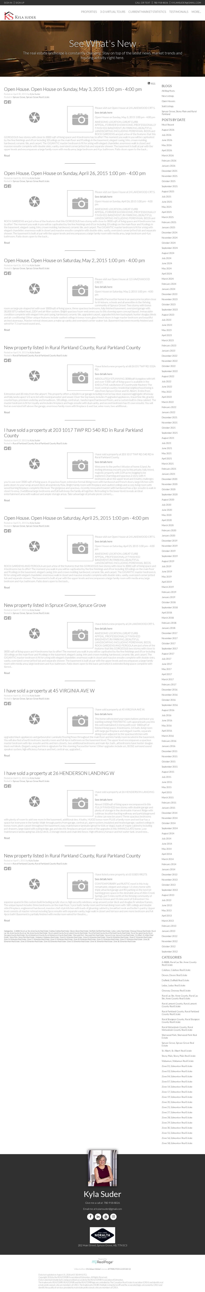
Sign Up (20, 2)
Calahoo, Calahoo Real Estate (59, 931)
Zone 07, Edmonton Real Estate (141, 937)
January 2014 (168, 869)
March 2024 (168, 278)
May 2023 (167, 330)
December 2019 (169, 540)
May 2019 (167, 576)
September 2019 (170, 556)
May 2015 (167, 787)
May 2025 (167, 206)
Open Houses (168, 101)
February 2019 (169, 592)
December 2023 (169, 294)
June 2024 (167, 263)
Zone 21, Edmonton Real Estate (108, 939)
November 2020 (169, 484)
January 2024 (168, 289)
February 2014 (169, 864)
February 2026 (169, 160)
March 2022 (168, 402)
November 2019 (169, 545)
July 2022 (166, 381)
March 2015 (168, 797)
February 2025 (169, 222)
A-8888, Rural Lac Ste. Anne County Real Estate (31, 931)
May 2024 (167, 268)
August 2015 (168, 771)
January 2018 (168, 628)
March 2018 (168, 617)
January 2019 (168, 597)
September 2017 (170, 648)
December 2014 (169, 812)
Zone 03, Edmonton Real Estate (94, 937)
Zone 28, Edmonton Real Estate (177, 1117)
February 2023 (169, 345)
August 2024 (168, 253)
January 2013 (168, 931)
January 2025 (168, 227)
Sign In (8, 2)
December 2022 (169, 355)
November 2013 (169, 879)
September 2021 (170, 432)
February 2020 (169, 530)
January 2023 (168, 350)
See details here (103, 112)
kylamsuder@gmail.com (109, 1208)
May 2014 (167, 848)
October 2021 (169, 427)
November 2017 (169, 638)
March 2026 (168, 155)
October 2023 (169, 304)
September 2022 (170, 371)
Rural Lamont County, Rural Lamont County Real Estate (68, 933)
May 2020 (167, 515)
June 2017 (167, 664)
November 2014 (169, 818)
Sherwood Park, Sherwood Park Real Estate (88, 935)
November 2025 (169, 176)
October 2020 (169, 489)
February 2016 (169, 741)
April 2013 (167, 915)
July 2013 (166, 900)
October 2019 (169, 551)
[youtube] (106, 1216)
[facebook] (91, 1216)
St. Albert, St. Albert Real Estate (177, 1050)
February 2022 (169, 407)
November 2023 (169, 299)
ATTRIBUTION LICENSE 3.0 (119, 1269)
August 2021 (168, 438)
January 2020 (168, 535)
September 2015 (170, 766)
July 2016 (166, 715)
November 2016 (169, 694)
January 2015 (168, 807)
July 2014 (166, 838)
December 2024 (169, 232)
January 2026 (168, 165)
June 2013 (167, 905)
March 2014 (168, 859)
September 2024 (170, 248)
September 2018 (170, 607)
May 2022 (167, 391)
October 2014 (169, 823)
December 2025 (169, 170)
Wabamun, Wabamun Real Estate (47, 937)
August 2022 (168, 376)
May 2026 (167, 145)
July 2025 (166, 196)
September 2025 (170, 186)
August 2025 (168, 191)
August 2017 (168, 653)
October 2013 (169, 884)
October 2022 (169, 366)
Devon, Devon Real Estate (79, 931)
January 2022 (168, 412)
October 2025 (169, 181)
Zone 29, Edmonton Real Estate (32, 941)
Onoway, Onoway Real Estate (140, 931)
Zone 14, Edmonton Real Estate (15, 939)
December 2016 (169, 689)
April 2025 (167, 212)
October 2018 (169, 602)
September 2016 (170, 705)
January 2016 (168, 746)
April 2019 (167, 581)
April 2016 (167, 730)
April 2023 (167, 335)
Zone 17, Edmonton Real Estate (38, 939)
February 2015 (169, 802)
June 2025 (167, 201)
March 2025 (168, 217)
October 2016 (169, 699)
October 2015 (169, 761)
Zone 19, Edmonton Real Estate (61, 939)
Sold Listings (168, 106)
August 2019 (168, 561)
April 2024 (167, 273)
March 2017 (168, 679)
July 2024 (166, 258)
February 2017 (169, 684)
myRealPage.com (102, 1262)
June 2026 (167, 140)
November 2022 (169, 361)
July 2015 (166, 777)
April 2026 (167, 150)
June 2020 (167, 509)
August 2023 (168, 314)
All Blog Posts (168, 90)
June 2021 (167, 448)
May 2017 (167, 669)
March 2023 (168, 340)
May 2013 (167, 910)
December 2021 (169, 417)
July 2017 (166, 658)
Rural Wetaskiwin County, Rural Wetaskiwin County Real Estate (49, 935)
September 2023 (170, 309)
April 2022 (167, 396)
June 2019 (167, 571)
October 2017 (169, 643)
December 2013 (169, 874)
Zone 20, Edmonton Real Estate (85, 939)
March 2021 (168, 463)
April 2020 (167, 520)
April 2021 (167, 458)
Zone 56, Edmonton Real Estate (101, 941)
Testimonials (178, 11)
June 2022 (167, 386)
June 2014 (167, 843)
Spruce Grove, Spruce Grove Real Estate (31, 97)
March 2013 (168, 920)
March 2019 (168, 586)
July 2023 (166, 319)
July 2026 (166, 135)
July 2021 (166, 443)
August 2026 (168, 129)
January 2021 (168, 474)
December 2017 (169, 633)
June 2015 (167, 782)
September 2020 (170, 494)
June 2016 (167, 720)
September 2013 (170, 890)
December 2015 (169, 751)
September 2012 (170, 951)
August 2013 (168, 895)
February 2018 (169, 622)
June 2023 (167, 325)
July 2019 (166, 566)
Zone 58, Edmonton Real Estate (125, 941)
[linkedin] (98, 1216)
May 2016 (167, 725)
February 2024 (169, 283)
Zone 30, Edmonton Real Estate (55, 941)
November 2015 (169, 756)
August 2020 (168, 499)
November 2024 (169, 237)
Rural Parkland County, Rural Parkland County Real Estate (40, 355)
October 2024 (169, 242)
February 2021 (169, 468)
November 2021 (169, 422)
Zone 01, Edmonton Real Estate (71, 937)
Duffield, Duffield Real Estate (100, 931)
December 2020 (169, 479)
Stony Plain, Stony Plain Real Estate (22, 937)
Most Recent (168, 124)
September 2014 (170, 828)
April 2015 (167, 792)
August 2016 (168, 710)
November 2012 (169, 941)
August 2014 (168, 833)
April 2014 (167, 854)
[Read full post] (34, 117)
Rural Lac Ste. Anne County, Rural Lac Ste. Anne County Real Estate (180, 997)
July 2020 (166, 504)
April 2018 (167, 612)
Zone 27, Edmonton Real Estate (131, 939)
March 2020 (168, 525)
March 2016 (168, 735)
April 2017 (167, 674)
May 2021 (167, 453)
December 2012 (169, 936)
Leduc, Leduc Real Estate (120, 931)
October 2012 (169, 946)
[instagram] (114, 1216)
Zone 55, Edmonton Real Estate (78, 941)
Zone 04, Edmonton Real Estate (117, 937)
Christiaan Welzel (93, 1269)
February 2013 (169, 925)
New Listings (168, 96)
